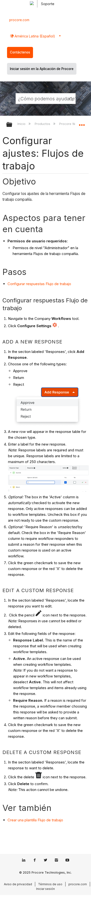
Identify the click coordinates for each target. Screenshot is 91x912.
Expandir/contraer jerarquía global (12, 124)
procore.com (19, 20)
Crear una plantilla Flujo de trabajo (35, 820)
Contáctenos (20, 52)
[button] (71, 98)
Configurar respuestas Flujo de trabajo (39, 283)
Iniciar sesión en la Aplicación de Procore (42, 69)
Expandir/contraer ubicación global (82, 123)
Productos (43, 124)
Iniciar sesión (45, 889)
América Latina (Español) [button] (34, 36)
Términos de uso (50, 884)
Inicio (21, 124)
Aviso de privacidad (18, 884)
